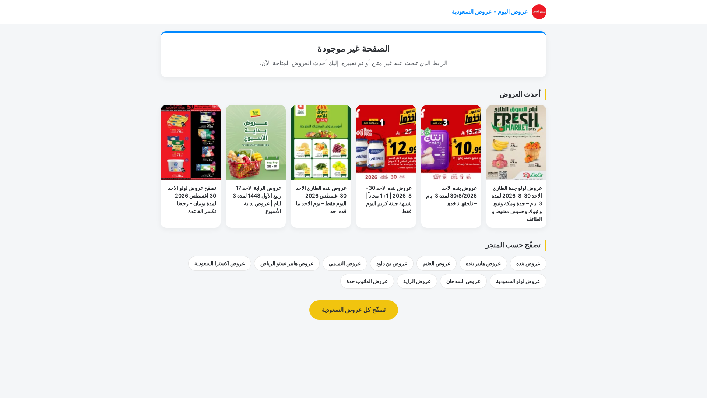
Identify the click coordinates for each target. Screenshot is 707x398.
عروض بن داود (391, 263)
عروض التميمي (345, 263)
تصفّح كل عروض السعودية (354, 309)
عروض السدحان (463, 281)
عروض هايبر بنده (483, 263)
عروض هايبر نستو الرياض (286, 263)
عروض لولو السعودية (518, 281)
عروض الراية (417, 281)
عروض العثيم (436, 263)
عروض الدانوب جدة (367, 281)
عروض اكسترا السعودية (219, 263)
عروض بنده (528, 263)
